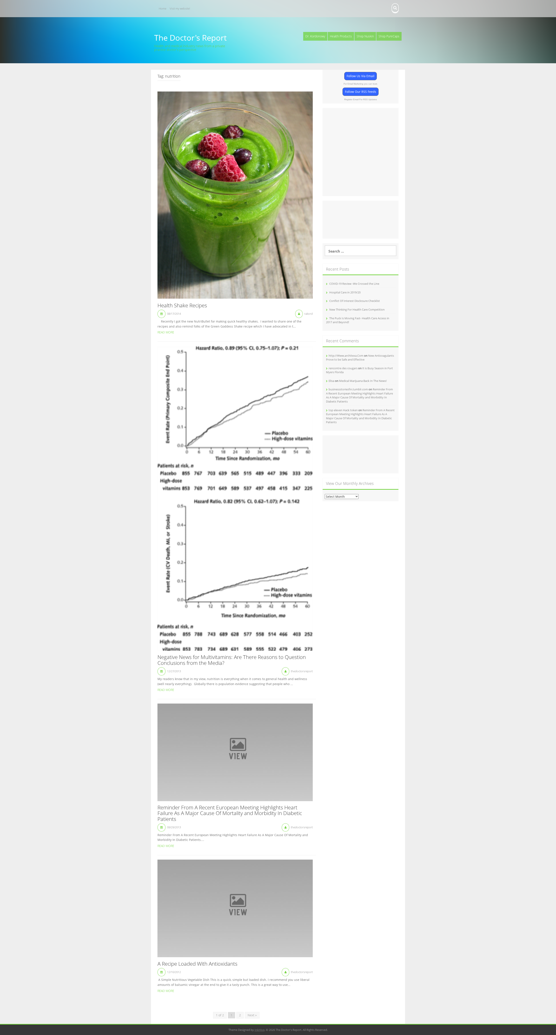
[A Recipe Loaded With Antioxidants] (235, 908)
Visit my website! (180, 8)
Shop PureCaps (389, 36)
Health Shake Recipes (182, 306)
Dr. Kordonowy (315, 36)
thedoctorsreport (302, 671)
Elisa (331, 381)
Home (162, 8)
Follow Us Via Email (360, 76)
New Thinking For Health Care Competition (357, 309)
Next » (252, 1015)
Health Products (341, 36)
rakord (308, 314)
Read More (165, 332)
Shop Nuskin (365, 36)
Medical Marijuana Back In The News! (363, 381)
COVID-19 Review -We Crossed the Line (354, 284)
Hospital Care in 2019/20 (345, 292)
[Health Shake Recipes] (235, 195)
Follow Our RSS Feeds (360, 92)
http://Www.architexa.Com (346, 356)
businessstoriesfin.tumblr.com (348, 389)
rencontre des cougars (343, 368)
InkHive (260, 1030)
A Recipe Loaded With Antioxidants (197, 964)
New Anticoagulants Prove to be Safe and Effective (360, 358)
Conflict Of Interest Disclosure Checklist (354, 301)
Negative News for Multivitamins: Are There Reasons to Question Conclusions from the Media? (231, 660)
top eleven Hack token (343, 410)
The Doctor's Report (190, 37)
